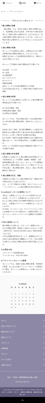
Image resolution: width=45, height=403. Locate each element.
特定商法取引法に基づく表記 (28, 377)
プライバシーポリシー (22, 381)
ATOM (15, 377)
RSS (8, 377)
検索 (24, 3)
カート (39, 3)
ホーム (3, 11)
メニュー (8, 3)
